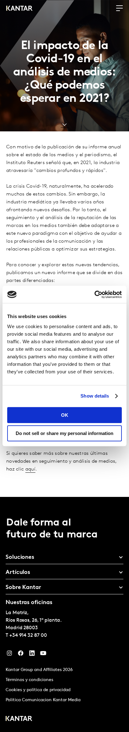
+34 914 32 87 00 (28, 635)
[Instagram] (9, 654)
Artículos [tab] (18, 572)
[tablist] (64, 614)
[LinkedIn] (32, 654)
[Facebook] (20, 654)
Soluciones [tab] (20, 557)
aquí (30, 469)
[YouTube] (43, 654)
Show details (94, 396)
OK (64, 415)
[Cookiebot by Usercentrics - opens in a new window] (94, 294)
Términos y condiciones (29, 680)
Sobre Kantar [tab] (23, 588)
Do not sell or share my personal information (64, 433)
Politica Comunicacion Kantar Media (43, 700)
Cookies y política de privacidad (38, 690)
